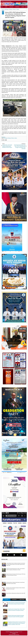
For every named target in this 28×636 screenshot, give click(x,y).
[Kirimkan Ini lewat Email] (2, 140)
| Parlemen (17, 6)
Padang (9, 138)
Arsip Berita (14, 599)
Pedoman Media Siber (14, 632)
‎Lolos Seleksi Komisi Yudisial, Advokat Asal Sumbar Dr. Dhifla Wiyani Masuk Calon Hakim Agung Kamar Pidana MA (15, 564)
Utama (15, 138)
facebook (23, 2)
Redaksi (13, 633)
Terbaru (12, 138)
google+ (24, 2)
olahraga (5, 138)
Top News (6, 599)
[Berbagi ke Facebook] (6, 140)
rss (26, 2)
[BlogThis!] (3, 140)
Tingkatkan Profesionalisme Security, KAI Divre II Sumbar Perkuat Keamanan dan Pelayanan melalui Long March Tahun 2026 (16, 623)
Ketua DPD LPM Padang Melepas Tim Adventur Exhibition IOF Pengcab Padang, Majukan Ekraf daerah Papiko (15, 14)
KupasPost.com (8, 631)
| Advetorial (23, 6)
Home (6, 6)
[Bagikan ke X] (4, 140)
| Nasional (11, 6)
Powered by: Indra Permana (14, 634)
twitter (21, 2)
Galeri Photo (22, 599)
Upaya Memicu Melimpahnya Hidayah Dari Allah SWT (15, 593)
